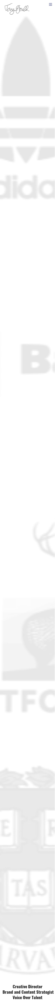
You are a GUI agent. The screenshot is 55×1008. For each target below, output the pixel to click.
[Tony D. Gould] (17, 9)
